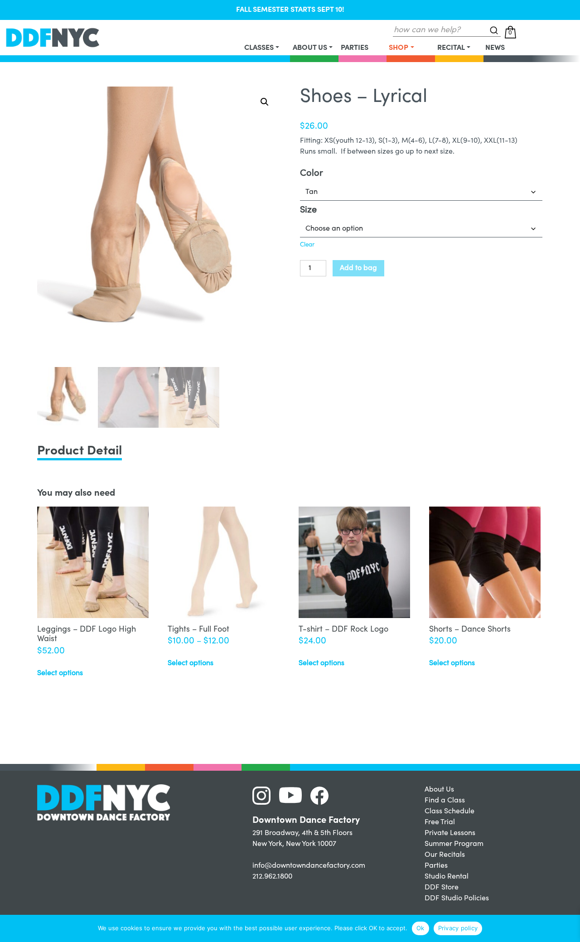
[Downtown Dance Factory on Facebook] (322, 795)
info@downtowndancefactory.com (308, 866)
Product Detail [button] (79, 451)
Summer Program (454, 844)
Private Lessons (450, 833)
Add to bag (358, 268)
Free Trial (440, 822)
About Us (310, 48)
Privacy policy (458, 928)
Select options (60, 673)
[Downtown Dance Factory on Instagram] (264, 795)
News (495, 48)
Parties (354, 48)
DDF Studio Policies (457, 898)
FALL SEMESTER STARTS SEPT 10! (290, 10)
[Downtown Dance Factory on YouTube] (294, 795)
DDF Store (442, 887)
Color (311, 174)
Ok (420, 928)
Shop (398, 48)
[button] (264, 102)
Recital (451, 48)
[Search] (494, 30)
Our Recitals (445, 855)
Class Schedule (449, 811)
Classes (259, 48)
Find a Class (445, 800)
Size (308, 210)
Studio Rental (447, 876)
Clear (307, 245)
